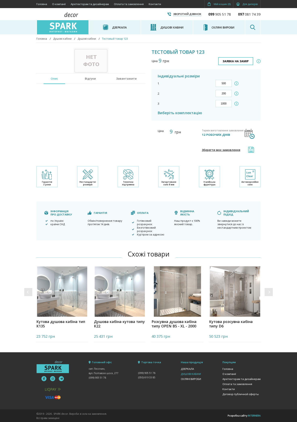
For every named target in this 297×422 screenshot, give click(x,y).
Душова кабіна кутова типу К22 (119, 323)
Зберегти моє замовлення (221, 150)
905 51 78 (219, 14)
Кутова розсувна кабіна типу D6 (231, 323)
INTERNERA (254, 415)
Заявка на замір (236, 61)
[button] (28, 292)
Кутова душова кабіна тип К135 (60, 323)
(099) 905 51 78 (97, 377)
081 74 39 (249, 14)
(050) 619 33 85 (146, 377)
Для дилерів (250, 4)
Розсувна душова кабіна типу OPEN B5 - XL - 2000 (174, 323)
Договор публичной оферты (240, 394)
